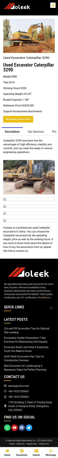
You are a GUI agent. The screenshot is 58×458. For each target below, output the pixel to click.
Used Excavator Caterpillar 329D (28, 67)
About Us (20, 444)
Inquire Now (31, 444)
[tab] (12, 131)
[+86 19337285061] (5, 391)
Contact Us (44, 444)
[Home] (7, 451)
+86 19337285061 (18, 391)
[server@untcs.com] (5, 385)
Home (12, 444)
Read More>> (44, 297)
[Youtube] (14, 427)
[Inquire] (36, 451)
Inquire (36, 455)
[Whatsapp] (7, 427)
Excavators (21, 455)
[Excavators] (22, 451)
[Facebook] (22, 427)
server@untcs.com (18, 385)
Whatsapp (51, 455)
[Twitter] (29, 427)
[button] (53, 5)
